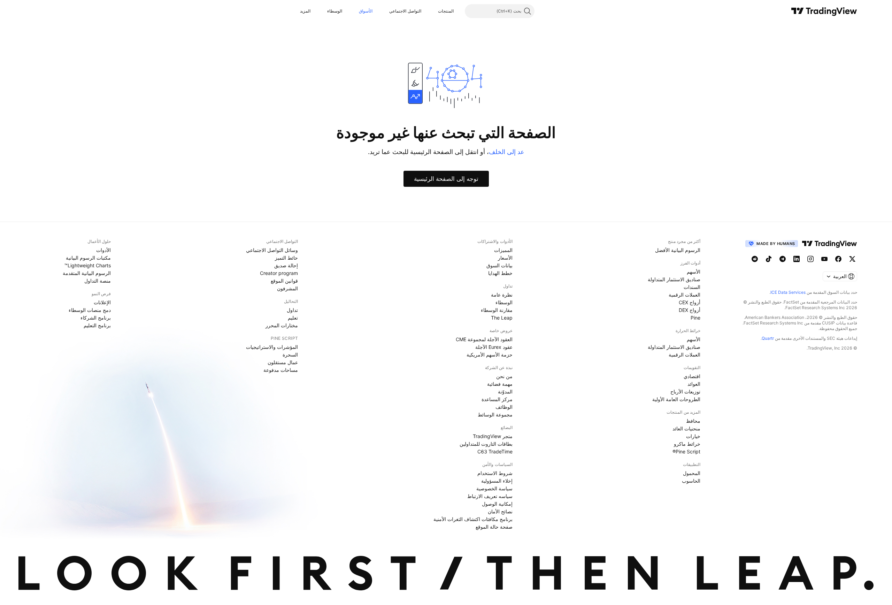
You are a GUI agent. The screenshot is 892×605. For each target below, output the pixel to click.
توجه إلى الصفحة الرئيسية (446, 178)
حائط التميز (286, 258)
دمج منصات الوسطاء (90, 310)
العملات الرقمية (684, 295)
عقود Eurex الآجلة (494, 347)
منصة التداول (97, 281)
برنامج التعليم (97, 325)
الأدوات (103, 250)
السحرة (290, 355)
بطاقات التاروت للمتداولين (486, 444)
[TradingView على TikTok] (769, 259)
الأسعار (505, 258)
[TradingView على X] (852, 259)
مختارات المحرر (282, 325)
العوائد (693, 384)
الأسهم (693, 272)
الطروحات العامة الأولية (676, 399)
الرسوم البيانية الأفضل (677, 250)
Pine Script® (686, 451)
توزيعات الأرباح (685, 392)
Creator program (279, 273)
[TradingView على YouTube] (824, 259)
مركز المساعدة (497, 399)
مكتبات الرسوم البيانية (88, 258)
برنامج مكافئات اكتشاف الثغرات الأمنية (473, 519)
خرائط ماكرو (687, 444)
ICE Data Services (788, 292)
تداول (292, 310)
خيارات (693, 436)
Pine (695, 318)
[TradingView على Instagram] (810, 259)
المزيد (305, 11)
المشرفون (287, 288)
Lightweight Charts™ (87, 265)
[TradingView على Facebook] (838, 259)
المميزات (503, 250)
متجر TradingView (493, 436)
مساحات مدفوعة (280, 370)
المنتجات (446, 11)
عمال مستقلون (283, 362)
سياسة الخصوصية (494, 488)
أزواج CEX (689, 302)
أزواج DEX (689, 310)
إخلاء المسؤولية (497, 481)
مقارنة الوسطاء (497, 310)
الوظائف (504, 407)
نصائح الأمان (500, 511)
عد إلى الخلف (506, 151)
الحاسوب (691, 481)
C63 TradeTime (495, 451)
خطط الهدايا (500, 273)
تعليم (293, 318)
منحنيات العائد (686, 428)
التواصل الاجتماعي (405, 11)
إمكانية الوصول (497, 504)
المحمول (691, 473)
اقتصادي (692, 376)
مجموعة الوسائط (495, 415)
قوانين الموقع (284, 281)
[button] (433, 11)
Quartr (768, 338)
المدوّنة (505, 392)
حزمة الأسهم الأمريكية (490, 355)
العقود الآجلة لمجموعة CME (484, 339)
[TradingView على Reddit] (755, 259)
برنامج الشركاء (95, 318)
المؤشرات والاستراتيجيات (272, 347)
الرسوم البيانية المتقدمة (87, 273)
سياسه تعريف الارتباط (490, 496)
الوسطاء (334, 11)
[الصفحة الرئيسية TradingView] (824, 11)
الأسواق (365, 11)
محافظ (693, 421)
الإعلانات (102, 302)
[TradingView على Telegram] (782, 259)
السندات (692, 287)
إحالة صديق (286, 265)
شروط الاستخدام (495, 473)
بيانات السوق (499, 265)
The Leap (502, 318)
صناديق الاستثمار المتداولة (674, 279)
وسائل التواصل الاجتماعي (272, 250)
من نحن (504, 376)
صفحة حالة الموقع (494, 527)
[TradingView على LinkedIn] (796, 259)
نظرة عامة (502, 295)
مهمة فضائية (500, 384)
